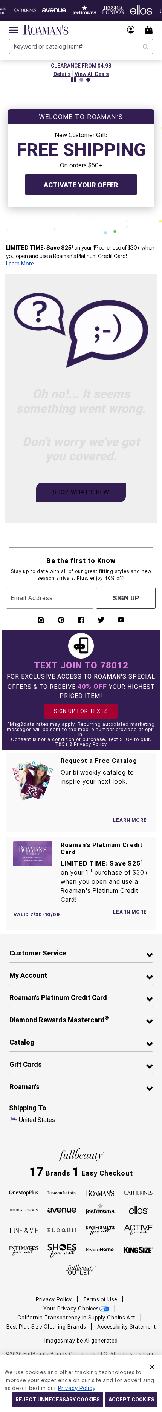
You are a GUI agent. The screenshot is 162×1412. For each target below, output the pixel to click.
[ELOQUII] (61, 1229)
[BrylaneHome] (100, 1251)
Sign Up (126, 598)
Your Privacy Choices (71, 1309)
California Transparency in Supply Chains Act (77, 1318)
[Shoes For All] (61, 1250)
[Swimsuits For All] (100, 1229)
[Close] (151, 1366)
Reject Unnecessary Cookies (57, 1400)
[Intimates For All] (23, 1250)
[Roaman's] (100, 1192)
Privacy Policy (54, 1299)
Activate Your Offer (81, 185)
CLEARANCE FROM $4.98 (81, 66)
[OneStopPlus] (23, 1192)
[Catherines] (138, 1192)
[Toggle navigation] (14, 29)
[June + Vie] (23, 1230)
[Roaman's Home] (46, 29)
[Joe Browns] (100, 1209)
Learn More (20, 264)
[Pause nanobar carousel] (73, 80)
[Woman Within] (61, 1192)
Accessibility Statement (126, 1327)
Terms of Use (101, 1299)
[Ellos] (138, 1209)
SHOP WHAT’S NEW (81, 491)
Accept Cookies (131, 1400)
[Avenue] (61, 1209)
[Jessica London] (23, 1209)
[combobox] (81, 46)
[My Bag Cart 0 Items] (149, 29)
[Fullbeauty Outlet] (80, 1269)
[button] (131, 29)
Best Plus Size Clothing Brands (46, 1327)
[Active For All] (138, 1229)
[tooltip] (25, 10)
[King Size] (138, 1250)
